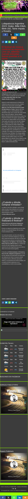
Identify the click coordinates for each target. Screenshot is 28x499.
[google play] (15, 489)
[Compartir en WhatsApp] (9, 42)
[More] (14, 37)
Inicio (2, 17)
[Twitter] (13, 489)
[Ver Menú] (2, 4)
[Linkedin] (17, 34)
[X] (11, 34)
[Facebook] (5, 34)
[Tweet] (6, 42)
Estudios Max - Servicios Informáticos (18, 486)
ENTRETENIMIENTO (9, 17)
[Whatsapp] (22, 34)
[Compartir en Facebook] (3, 42)
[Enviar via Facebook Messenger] (13, 42)
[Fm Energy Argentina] (14, 6)
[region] (14, 400)
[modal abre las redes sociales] (16, 42)
